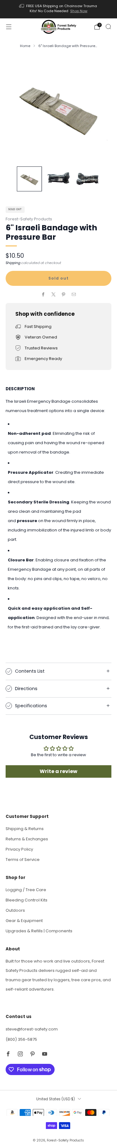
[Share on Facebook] (43, 294)
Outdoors (15, 910)
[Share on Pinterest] (64, 294)
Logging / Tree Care (26, 890)
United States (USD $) (55, 1099)
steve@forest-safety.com (32, 1029)
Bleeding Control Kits (26, 900)
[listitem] (58, 9)
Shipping (13, 262)
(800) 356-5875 (21, 1039)
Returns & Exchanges (27, 839)
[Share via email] (74, 294)
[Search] (108, 26)
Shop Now (78, 10)
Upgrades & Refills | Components (39, 931)
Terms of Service (23, 859)
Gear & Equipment (24, 921)
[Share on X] (54, 294)
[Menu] (9, 27)
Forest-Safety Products (29, 219)
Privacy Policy (19, 849)
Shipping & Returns (25, 829)
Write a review (58, 771)
